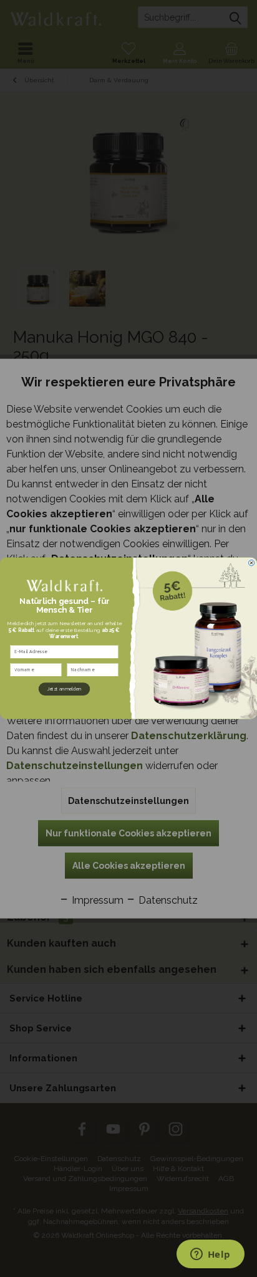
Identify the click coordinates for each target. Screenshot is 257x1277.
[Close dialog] (251, 563)
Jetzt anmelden (64, 689)
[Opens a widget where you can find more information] (210, 1255)
